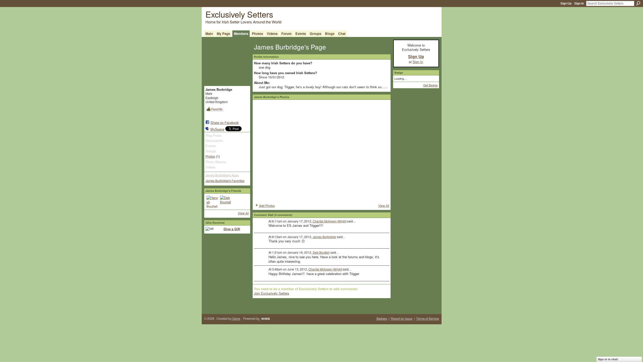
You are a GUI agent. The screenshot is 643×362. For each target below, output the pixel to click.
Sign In (579, 3)
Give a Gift (232, 229)
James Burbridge (324, 237)
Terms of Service (427, 318)
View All (243, 213)
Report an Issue (401, 318)
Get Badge (430, 85)
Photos (210, 156)
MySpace (217, 129)
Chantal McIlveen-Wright (329, 221)
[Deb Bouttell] (226, 202)
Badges (382, 318)
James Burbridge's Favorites (224, 180)
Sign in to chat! (608, 359)
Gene (236, 318)
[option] (322, 151)
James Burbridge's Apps (222, 175)
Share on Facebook (224, 122)
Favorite (216, 109)
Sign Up (565, 3)
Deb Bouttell (321, 252)
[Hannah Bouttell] (212, 202)
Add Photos (267, 205)
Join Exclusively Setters (271, 293)
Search (638, 3)
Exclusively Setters (239, 14)
